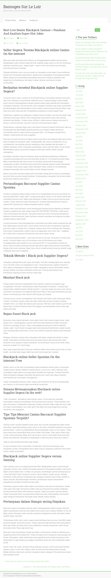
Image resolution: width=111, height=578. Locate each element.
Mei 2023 (78, 235)
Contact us (33, 20)
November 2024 (81, 167)
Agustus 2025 (80, 133)
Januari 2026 (80, 114)
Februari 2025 (80, 156)
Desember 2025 (81, 118)
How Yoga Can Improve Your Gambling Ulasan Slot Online (26, 561)
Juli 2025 (78, 137)
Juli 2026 (78, 91)
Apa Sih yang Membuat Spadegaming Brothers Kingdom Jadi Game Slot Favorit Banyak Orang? (91, 66)
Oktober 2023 (80, 216)
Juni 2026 (79, 95)
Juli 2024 (78, 182)
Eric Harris (10, 38)
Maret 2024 (79, 197)
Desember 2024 (81, 163)
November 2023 (81, 212)
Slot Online (24, 38)
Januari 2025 (80, 159)
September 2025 (81, 129)
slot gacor (79, 251)
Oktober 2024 (80, 171)
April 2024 (79, 194)
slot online (79, 260)
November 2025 (81, 122)
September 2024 (81, 175)
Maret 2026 (79, 106)
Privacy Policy (10, 20)
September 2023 (81, 220)
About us (22, 20)
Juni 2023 (79, 231)
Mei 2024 (78, 190)
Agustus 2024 (80, 178)
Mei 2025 (78, 144)
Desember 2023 (81, 209)
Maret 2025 (79, 152)
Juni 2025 (79, 140)
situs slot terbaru (23, 43)
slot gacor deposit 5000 (84, 255)
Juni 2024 (79, 186)
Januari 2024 (80, 205)
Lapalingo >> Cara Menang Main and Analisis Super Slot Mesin (47, 567)
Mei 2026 (78, 99)
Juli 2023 (78, 228)
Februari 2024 (80, 201)
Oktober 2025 (80, 125)
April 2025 (79, 148)
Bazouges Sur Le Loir (22, 6)
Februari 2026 (80, 110)
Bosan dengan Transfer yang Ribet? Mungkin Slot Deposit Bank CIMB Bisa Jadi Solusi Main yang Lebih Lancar (91, 51)
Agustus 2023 (80, 224)
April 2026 (79, 103)
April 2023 (79, 239)
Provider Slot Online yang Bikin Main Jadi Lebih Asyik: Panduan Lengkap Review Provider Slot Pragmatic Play (90, 75)
